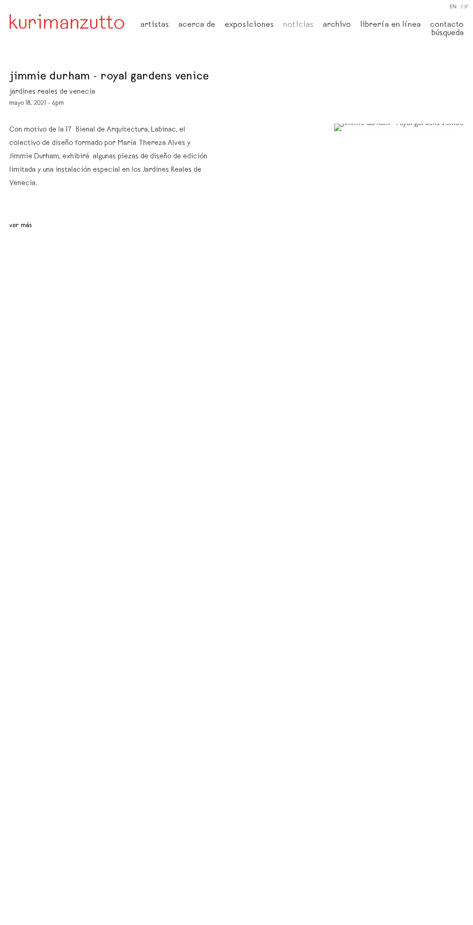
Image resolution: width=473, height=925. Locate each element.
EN (453, 7)
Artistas (154, 25)
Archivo (337, 25)
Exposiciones (249, 25)
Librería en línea (390, 25)
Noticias (298, 25)
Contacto (447, 25)
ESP (464, 7)
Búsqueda (447, 34)
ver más (20, 225)
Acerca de (196, 25)
